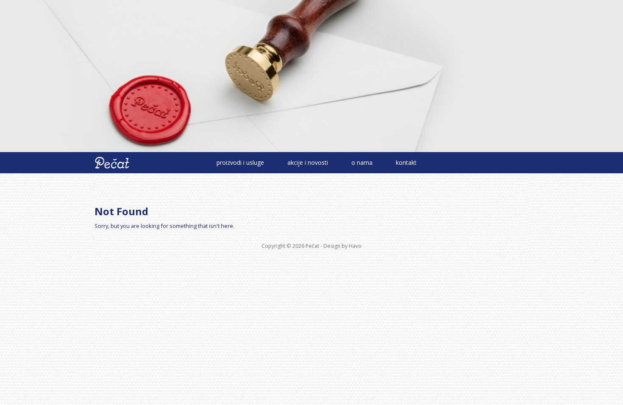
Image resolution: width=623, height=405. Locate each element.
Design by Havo (342, 246)
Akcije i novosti (307, 162)
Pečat (312, 246)
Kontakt (406, 162)
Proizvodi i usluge (240, 162)
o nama (362, 162)
